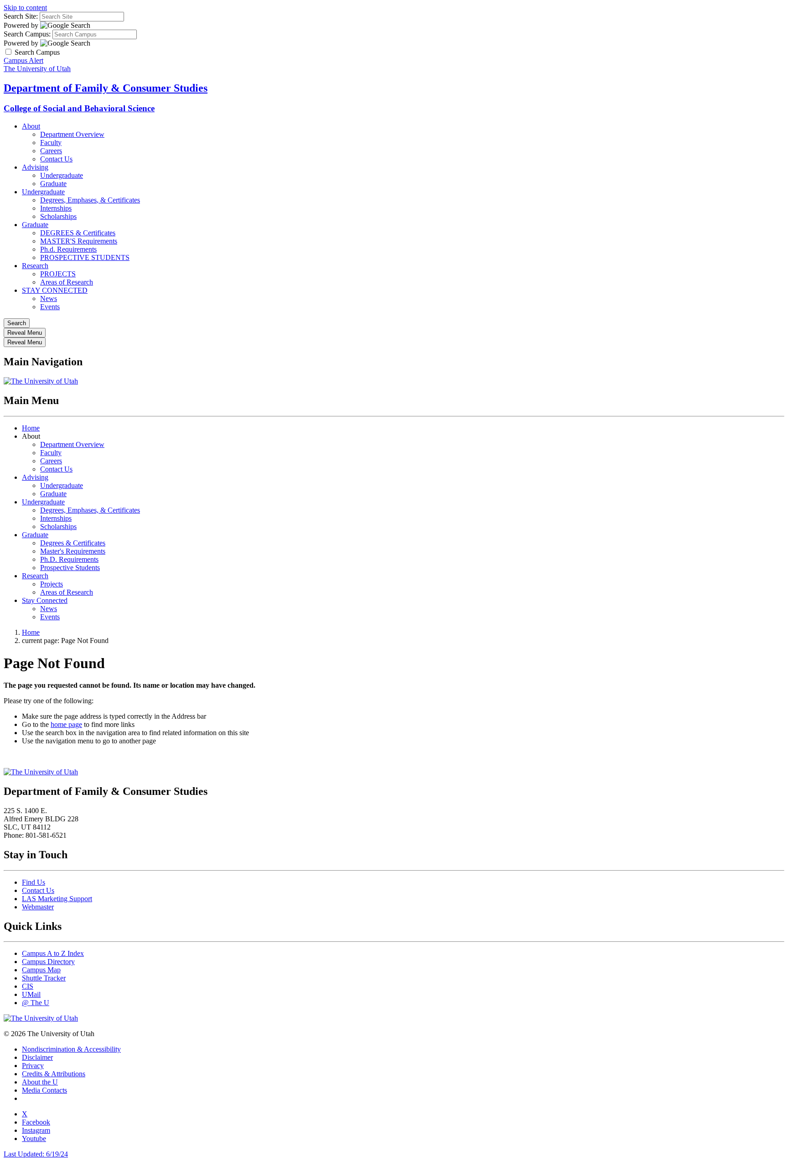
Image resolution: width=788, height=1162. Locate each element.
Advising (35, 167)
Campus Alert (23, 60)
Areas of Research (66, 282)
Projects (51, 584)
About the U (40, 1082)
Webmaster (38, 907)
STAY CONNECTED (55, 290)
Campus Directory (48, 961)
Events (50, 307)
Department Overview (72, 134)
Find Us (33, 882)
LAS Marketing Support (57, 899)
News (48, 298)
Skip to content (25, 7)
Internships (56, 208)
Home (31, 428)
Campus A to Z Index (53, 953)
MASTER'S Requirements (78, 241)
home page (66, 724)
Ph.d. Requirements (68, 249)
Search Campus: (27, 34)
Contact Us (56, 159)
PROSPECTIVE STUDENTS (85, 257)
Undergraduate (61, 175)
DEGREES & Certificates (77, 233)
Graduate (53, 183)
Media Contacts (44, 1090)
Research (35, 266)
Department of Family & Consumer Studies (105, 88)
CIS (27, 986)
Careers (51, 151)
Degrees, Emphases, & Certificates (90, 200)
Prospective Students (70, 567)
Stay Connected (44, 600)
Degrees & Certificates (72, 543)
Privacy (33, 1065)
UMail (31, 994)
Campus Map (41, 970)
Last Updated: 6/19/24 (36, 1154)
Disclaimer (37, 1057)
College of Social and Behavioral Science (79, 108)
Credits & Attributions (53, 1074)
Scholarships (58, 216)
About (31, 126)
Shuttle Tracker (44, 978)
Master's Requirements (72, 551)
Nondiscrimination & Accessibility (71, 1049)
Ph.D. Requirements (69, 559)
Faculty (51, 142)
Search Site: (21, 16)
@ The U (35, 1002)
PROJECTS (58, 274)
